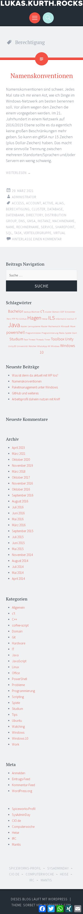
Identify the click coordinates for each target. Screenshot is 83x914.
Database (55, 209)
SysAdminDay (21, 815)
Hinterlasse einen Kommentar (37, 239)
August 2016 (20, 501)
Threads (40, 339)
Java (14, 325)
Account (33, 203)
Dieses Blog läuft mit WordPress (39, 899)
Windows (55, 346)
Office (16, 673)
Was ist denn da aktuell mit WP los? (35, 375)
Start (74, 333)
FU (17, 318)
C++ (14, 619)
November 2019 (22, 465)
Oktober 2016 (21, 489)
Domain (56, 311)
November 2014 (22, 555)
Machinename (63, 221)
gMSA (31, 221)
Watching (18, 726)
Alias (59, 203)
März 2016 (18, 525)
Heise (44, 318)
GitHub (23, 318)
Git (13, 637)
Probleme (18, 685)
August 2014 (20, 561)
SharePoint (64, 227)
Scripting (18, 697)
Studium (16, 338)
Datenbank (15, 215)
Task (18, 233)
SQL (9, 233)
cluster (38, 209)
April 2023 (18, 448)
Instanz (44, 221)
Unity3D (12, 346)
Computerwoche (23, 826)
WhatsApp (42, 346)
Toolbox (57, 338)
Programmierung (50, 333)
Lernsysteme (34, 326)
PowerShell (19, 679)
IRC (14, 838)
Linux (15, 667)
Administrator (24, 197)
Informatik (61, 318)
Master (44, 326)
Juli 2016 (17, 507)
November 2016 (22, 483)
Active (48, 203)
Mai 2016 (17, 519)
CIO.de (16, 821)
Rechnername (27, 227)
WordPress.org (22, 791)
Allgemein (18, 607)
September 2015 (22, 531)
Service (47, 227)
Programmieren (33, 333)
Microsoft (65, 326)
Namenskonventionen (41, 75)
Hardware (18, 643)
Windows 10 (20, 738)
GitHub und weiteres (25, 393)
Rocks (61, 333)
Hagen (34, 317)
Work (15, 744)
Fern (9, 318)
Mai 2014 (17, 573)
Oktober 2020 (21, 459)
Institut (70, 318)
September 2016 (22, 495)
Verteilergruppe (37, 233)
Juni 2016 (18, 513)
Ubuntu (17, 720)
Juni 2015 (18, 543)
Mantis (16, 844)
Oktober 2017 (21, 477)
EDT (62, 311)
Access (18, 203)
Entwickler (70, 311)
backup (27, 311)
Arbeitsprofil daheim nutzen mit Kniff (36, 399)
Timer (47, 339)
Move (72, 326)
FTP (13, 318)
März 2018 (18, 471)
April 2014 (18, 578)
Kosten (24, 326)
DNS (22, 221)
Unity (69, 338)
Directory (34, 215)
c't (42, 311)
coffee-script (20, 625)
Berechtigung (18, 209)
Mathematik (54, 326)
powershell (15, 332)
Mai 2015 (17, 549)
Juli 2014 (17, 567)
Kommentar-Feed (23, 785)
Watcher (33, 346)
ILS (51, 317)
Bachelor (15, 311)
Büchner (35, 311)
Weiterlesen (18, 173)
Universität (22, 346)
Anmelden (18, 773)
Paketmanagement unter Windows (35, 387)
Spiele (68, 333)
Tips (14, 715)
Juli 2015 (17, 537)
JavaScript (19, 661)
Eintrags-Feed (21, 779)
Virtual (59, 233)
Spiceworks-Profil (23, 809)
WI (49, 346)
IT (76, 318)
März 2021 (18, 453)
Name (10, 227)
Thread (32, 339)
